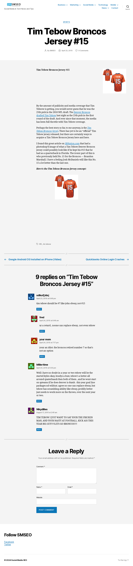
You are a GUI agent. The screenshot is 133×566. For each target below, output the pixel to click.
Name (39, 487)
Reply (39, 309)
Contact (114, 8)
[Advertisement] (66, 89)
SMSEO (53, 51)
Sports (66, 22)
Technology (103, 5)
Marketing (74, 5)
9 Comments (83, 51)
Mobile (113, 5)
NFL (40, 244)
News (104, 8)
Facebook (9, 542)
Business (61, 5)
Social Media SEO (19, 560)
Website (39, 497)
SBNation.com (72, 143)
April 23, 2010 (67, 51)
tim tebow (47, 244)
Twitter (7, 544)
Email (70, 487)
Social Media (88, 5)
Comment (40, 467)
